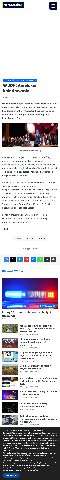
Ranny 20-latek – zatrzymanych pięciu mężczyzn (27, 313)
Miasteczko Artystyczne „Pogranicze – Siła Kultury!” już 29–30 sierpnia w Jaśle (38, 381)
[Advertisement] (30, 42)
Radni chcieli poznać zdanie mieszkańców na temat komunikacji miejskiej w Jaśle (38, 419)
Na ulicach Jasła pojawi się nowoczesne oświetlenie (33, 405)
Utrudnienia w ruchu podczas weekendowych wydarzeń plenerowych (35, 342)
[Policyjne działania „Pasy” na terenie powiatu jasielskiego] (10, 395)
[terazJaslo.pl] (13, 5)
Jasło (31, 238)
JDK (43, 238)
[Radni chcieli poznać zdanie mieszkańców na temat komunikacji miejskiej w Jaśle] (10, 420)
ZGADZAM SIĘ (11, 475)
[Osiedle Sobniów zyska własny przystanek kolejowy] (10, 369)
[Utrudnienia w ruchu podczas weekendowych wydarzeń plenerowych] (10, 343)
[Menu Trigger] (53, 6)
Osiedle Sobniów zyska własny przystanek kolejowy (35, 367)
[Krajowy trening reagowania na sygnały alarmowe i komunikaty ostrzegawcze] (10, 356)
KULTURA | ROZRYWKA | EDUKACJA (20, 80)
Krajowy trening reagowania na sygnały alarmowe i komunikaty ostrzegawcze (36, 355)
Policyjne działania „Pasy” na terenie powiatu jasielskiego (38, 393)
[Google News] (30, 248)
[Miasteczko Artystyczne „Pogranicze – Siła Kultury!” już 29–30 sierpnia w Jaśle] (10, 382)
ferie (18, 238)
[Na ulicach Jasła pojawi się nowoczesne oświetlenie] (10, 407)
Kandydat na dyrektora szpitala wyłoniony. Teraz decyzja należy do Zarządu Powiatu (38, 328)
